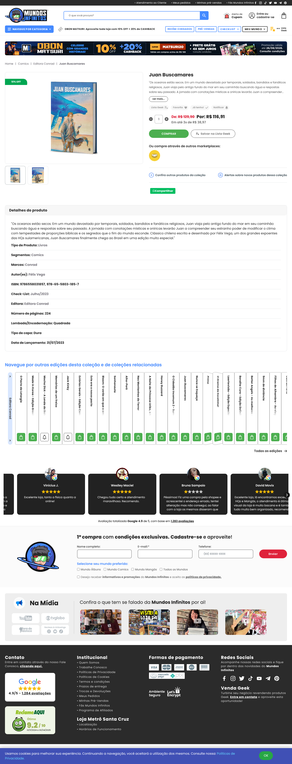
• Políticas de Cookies (93, 677)
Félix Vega (37, 274)
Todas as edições (268, 451)
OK (266, 755)
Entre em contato (243, 697)
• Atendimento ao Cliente (150, 3)
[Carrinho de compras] (284, 15)
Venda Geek (235, 688)
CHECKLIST (228, 29)
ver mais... (158, 99)
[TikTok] (265, 2)
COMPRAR (169, 134)
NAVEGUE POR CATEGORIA (30, 29)
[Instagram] (260, 2)
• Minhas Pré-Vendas (93, 701)
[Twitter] (270, 2)
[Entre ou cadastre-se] (252, 15)
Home (9, 64)
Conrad (31, 264)
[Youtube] (275, 2)
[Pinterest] (285, 2)
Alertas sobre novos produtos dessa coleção (255, 175)
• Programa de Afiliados (95, 710)
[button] (287, 495)
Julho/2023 (39, 294)
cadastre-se (265, 17)
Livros (42, 245)
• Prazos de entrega (92, 686)
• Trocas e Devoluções (94, 691)
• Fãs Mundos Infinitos (240, 3)
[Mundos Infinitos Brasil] (26, 14)
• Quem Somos (88, 663)
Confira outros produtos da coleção (180, 175)
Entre (260, 14)
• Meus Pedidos (88, 696)
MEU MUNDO (253, 29)
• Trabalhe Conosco (92, 667)
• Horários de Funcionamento (99, 729)
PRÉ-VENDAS (206, 29)
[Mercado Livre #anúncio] (154, 155)
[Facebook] (255, 2)
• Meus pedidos (180, 3)
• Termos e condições (93, 682)
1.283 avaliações (182, 521)
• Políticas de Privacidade (96, 672)
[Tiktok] (250, 678)
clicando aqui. (31, 666)
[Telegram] (280, 2)
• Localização (87, 724)
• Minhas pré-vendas (208, 3)
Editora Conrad (43, 64)
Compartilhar (164, 191)
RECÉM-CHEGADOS (180, 29)
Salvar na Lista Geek (215, 134)
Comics (23, 64)
